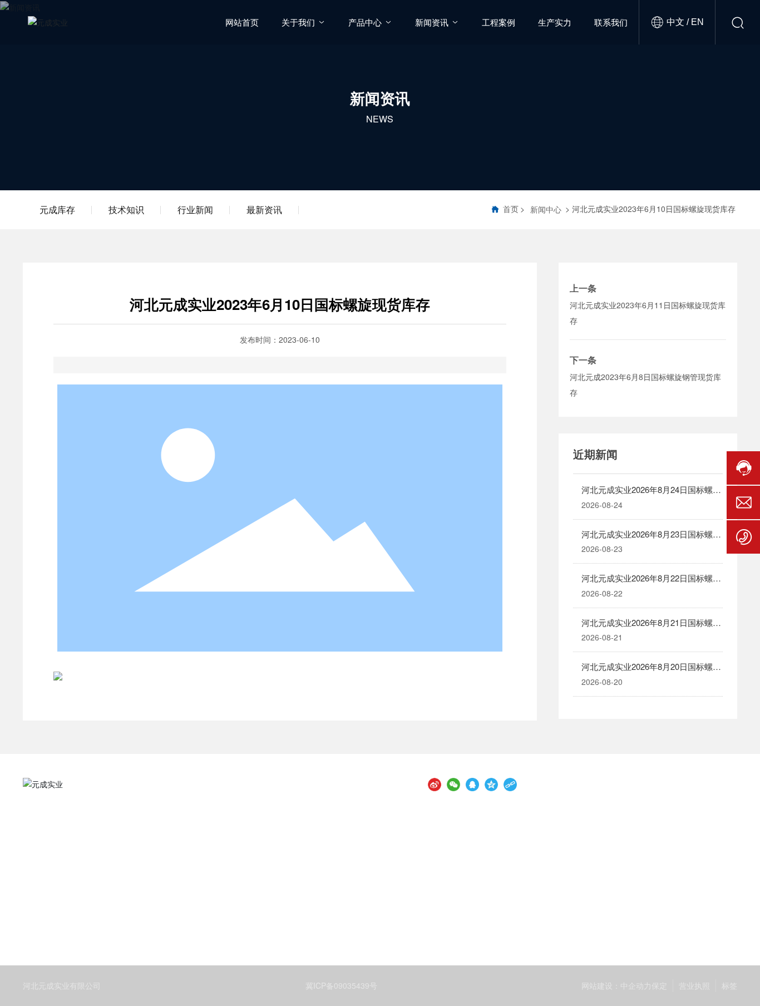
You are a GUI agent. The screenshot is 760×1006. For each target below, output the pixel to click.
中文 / (678, 22)
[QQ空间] (491, 784)
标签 (729, 985)
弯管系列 (335, 895)
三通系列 (85, 895)
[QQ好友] (472, 784)
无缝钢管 (335, 860)
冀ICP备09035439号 (341, 985)
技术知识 (126, 209)
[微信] (453, 784)
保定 (659, 985)
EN (696, 22)
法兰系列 (460, 860)
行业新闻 (195, 209)
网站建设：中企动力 (616, 985)
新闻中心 (545, 209)
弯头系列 (210, 895)
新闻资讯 (380, 97)
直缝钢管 (210, 860)
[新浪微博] (434, 784)
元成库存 (57, 209)
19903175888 (630, 861)
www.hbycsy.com (673, 915)
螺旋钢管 (85, 860)
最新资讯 (264, 209)
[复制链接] (510, 784)
